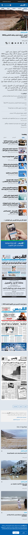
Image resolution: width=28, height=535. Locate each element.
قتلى (21, 406)
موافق (15, 532)
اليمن (25, 406)
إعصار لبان (15, 406)
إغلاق (23, 532)
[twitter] (24, 43)
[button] (9, 42)
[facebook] (26, 43)
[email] (15, 43)
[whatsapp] (18, 43)
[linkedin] (21, 43)
